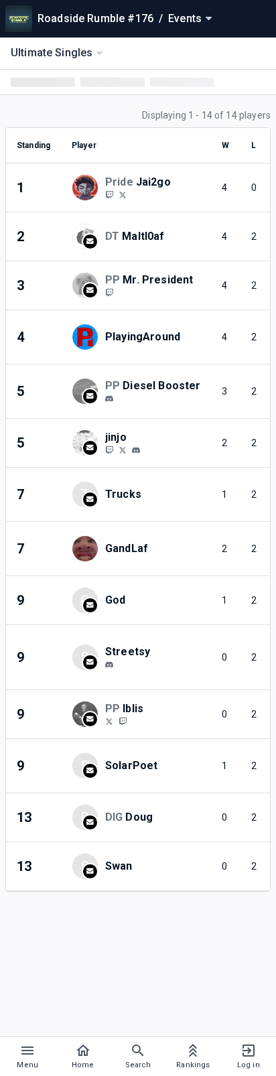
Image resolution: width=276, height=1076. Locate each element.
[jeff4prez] (109, 292)
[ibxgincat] (123, 721)
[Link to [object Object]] (88, 187)
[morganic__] (136, 450)
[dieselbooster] (109, 398)
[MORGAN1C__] (123, 449)
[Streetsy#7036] (109, 664)
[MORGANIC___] (109, 449)
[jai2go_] (123, 194)
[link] (109, 398)
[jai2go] (109, 194)
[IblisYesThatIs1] (109, 721)
